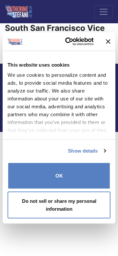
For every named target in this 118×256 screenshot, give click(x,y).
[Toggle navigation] (103, 11)
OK (59, 175)
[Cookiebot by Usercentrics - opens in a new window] (69, 41)
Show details (83, 151)
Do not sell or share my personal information (59, 205)
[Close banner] (108, 41)
